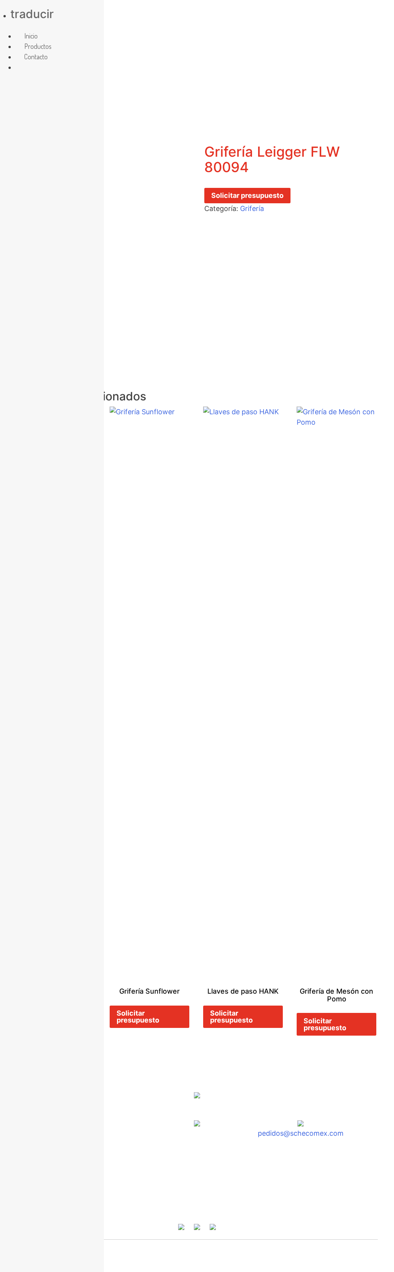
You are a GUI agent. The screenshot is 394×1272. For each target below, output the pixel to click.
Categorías (171, 1204)
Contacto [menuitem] (36, 56)
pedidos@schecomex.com (301, 1133)
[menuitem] (24, 67)
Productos (222, 1204)
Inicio (115, 1204)
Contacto (272, 1204)
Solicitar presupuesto (247, 195)
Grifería (252, 208)
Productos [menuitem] (38, 46)
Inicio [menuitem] (31, 36)
